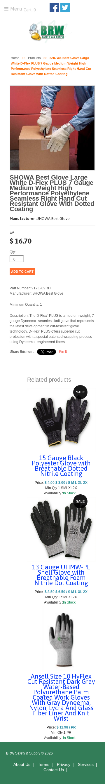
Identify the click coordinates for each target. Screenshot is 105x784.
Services (86, 764)
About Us (21, 764)
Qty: (13, 252)
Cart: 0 (29, 10)
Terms (43, 764)
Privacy (63, 764)
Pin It (63, 352)
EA (12, 232)
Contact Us (53, 769)
